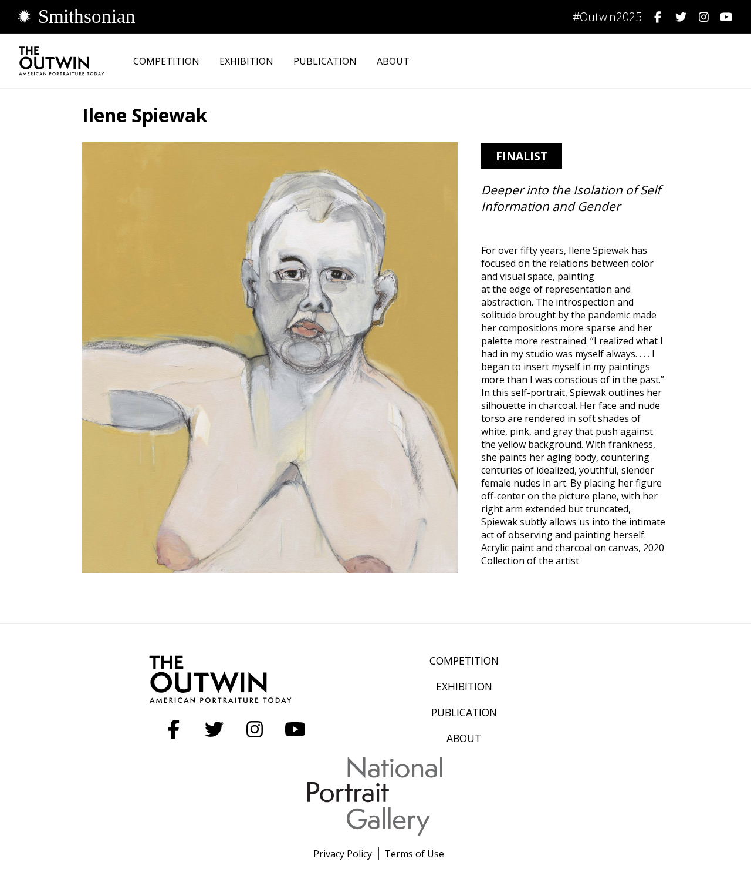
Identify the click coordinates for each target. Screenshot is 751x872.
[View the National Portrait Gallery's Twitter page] (678, 17)
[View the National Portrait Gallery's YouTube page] (723, 17)
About (393, 61)
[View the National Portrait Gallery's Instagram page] (701, 17)
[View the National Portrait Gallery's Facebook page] (655, 17)
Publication (325, 61)
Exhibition (246, 61)
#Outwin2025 (607, 17)
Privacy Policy (342, 853)
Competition (166, 61)
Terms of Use (414, 853)
